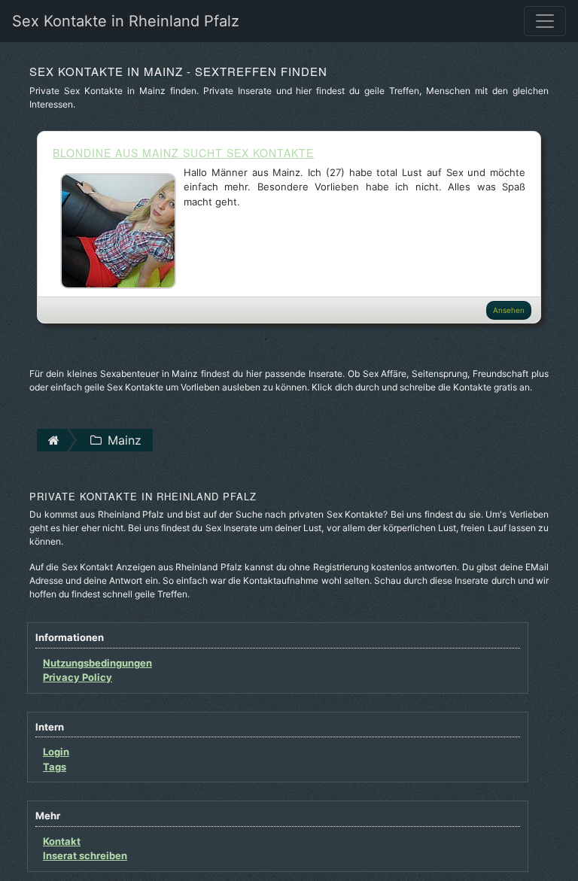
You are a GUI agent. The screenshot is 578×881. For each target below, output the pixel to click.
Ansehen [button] (509, 309)
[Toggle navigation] (545, 21)
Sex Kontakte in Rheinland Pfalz (125, 21)
